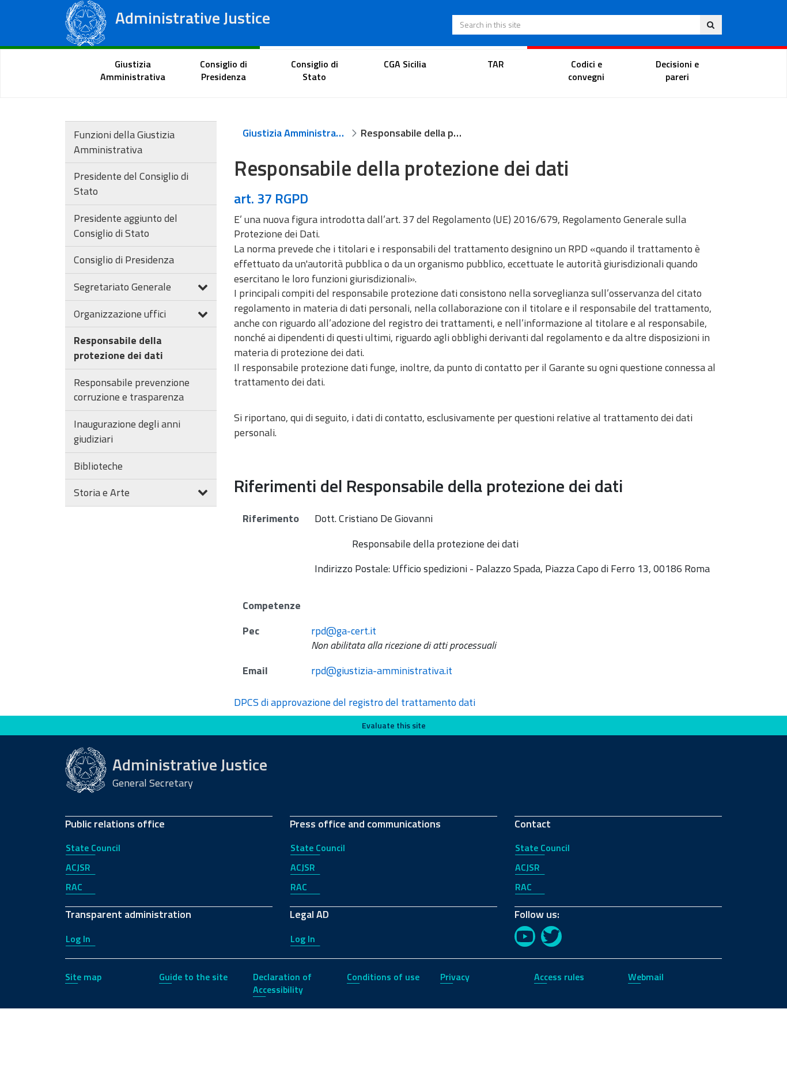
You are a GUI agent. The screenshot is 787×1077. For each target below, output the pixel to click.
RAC (74, 887)
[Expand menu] (203, 286)
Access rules (559, 977)
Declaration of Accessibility (282, 983)
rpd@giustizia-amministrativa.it (381, 670)
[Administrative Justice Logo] (86, 22)
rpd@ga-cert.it (343, 630)
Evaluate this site (394, 725)
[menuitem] (133, 71)
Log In (78, 939)
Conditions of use (383, 977)
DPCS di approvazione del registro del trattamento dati (354, 702)
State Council (93, 848)
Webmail (646, 977)
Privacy (455, 977)
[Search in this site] (710, 25)
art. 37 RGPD (271, 198)
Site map (83, 977)
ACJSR (78, 867)
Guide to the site (193, 977)
